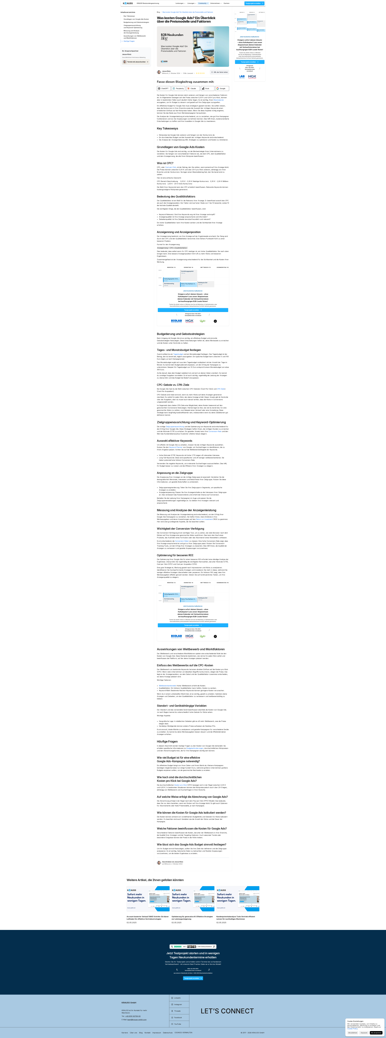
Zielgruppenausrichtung (175, 427)
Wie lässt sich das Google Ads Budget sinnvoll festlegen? (191, 844)
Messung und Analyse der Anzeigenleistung (186, 510)
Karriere (226, 3)
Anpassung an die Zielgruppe (175, 472)
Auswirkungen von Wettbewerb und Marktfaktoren (191, 649)
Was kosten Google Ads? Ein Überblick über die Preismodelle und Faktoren (187, 12)
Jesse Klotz (166, 71)
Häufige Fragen (167, 741)
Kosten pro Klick (180, 785)
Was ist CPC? (165, 163)
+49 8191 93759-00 (133, 1016)
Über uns (133, 1033)
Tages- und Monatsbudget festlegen (179, 350)
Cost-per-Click (170, 167)
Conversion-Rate (214, 431)
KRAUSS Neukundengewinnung (148, 3)
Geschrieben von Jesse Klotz (172, 862)
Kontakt (147, 1033)
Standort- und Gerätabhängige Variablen (181, 705)
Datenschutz (168, 1033)
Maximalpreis (219, 100)
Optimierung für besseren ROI (175, 555)
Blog (158, 12)
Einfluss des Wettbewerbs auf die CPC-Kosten (185, 665)
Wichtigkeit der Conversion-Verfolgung (180, 528)
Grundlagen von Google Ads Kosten (180, 147)
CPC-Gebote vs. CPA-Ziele (173, 384)
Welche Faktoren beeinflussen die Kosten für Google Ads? (192, 828)
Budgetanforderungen (194, 748)
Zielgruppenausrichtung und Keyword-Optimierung (191, 422)
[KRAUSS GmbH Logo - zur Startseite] (128, 3)
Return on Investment (204, 519)
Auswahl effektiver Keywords (174, 440)
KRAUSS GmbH (129, 1002)
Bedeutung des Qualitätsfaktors (176, 196)
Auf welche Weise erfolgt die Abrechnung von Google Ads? (192, 796)
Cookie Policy (352, 1029)
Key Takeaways (167, 128)
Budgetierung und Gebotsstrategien (181, 334)
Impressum (156, 1033)
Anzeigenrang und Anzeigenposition (179, 232)
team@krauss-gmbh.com (136, 1020)
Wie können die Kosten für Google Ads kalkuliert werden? (191, 812)
